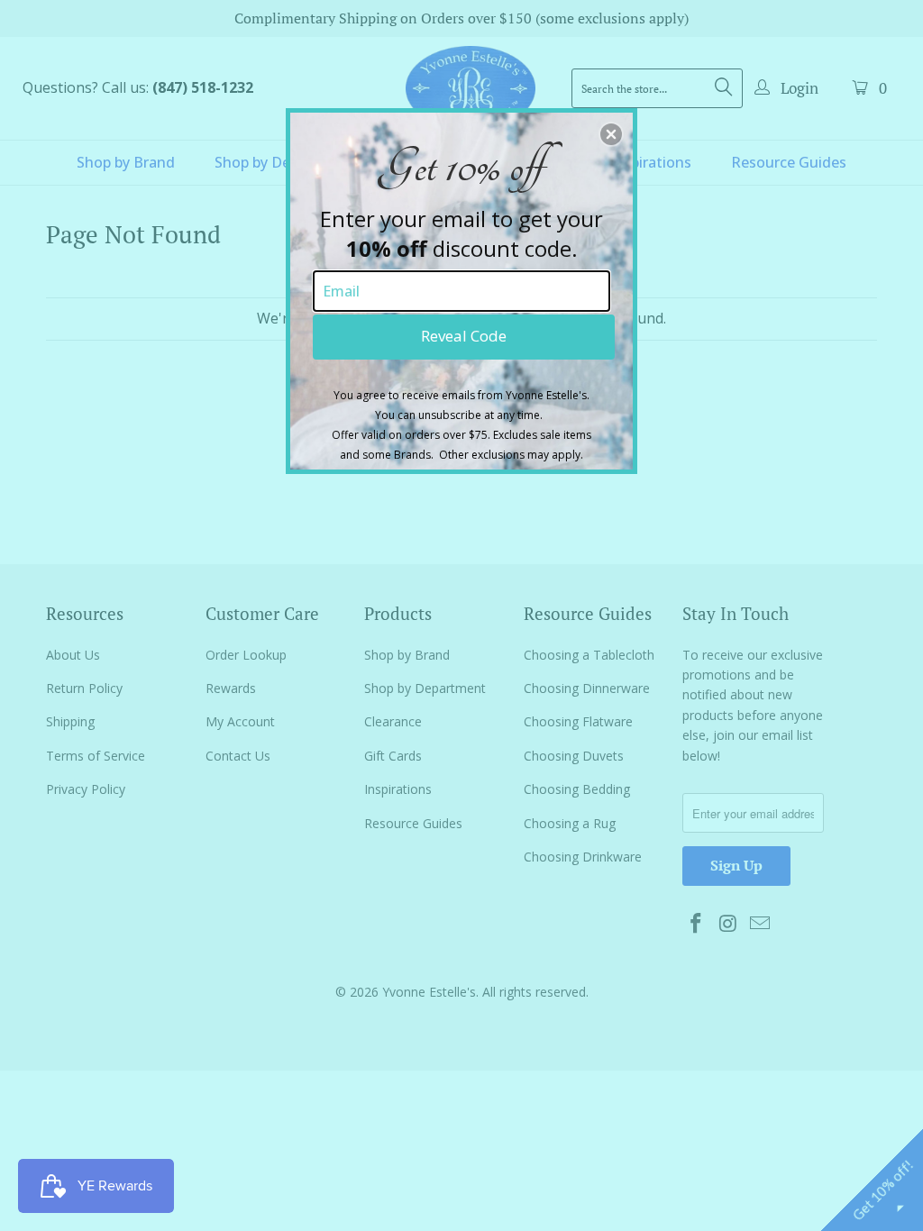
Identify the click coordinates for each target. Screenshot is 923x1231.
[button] (611, 134)
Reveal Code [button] (464, 335)
